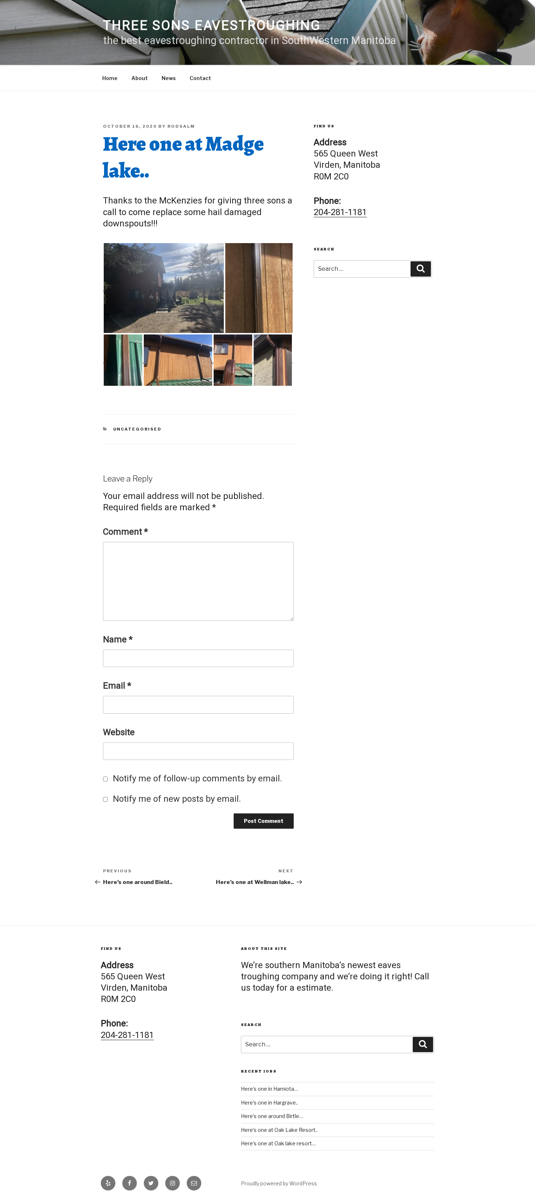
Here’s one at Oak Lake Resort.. (279, 1130)
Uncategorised (137, 429)
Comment (125, 532)
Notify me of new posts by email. (177, 799)
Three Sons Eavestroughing (212, 25)
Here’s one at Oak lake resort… (278, 1143)
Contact (200, 78)
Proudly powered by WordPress (279, 1183)
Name (117, 639)
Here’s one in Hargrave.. (269, 1102)
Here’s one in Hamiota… (269, 1089)
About (139, 78)
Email (117, 686)
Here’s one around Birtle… (272, 1116)
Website (119, 732)
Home (110, 78)
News (169, 78)
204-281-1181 (340, 212)
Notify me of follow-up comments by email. (197, 778)
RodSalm (181, 126)
